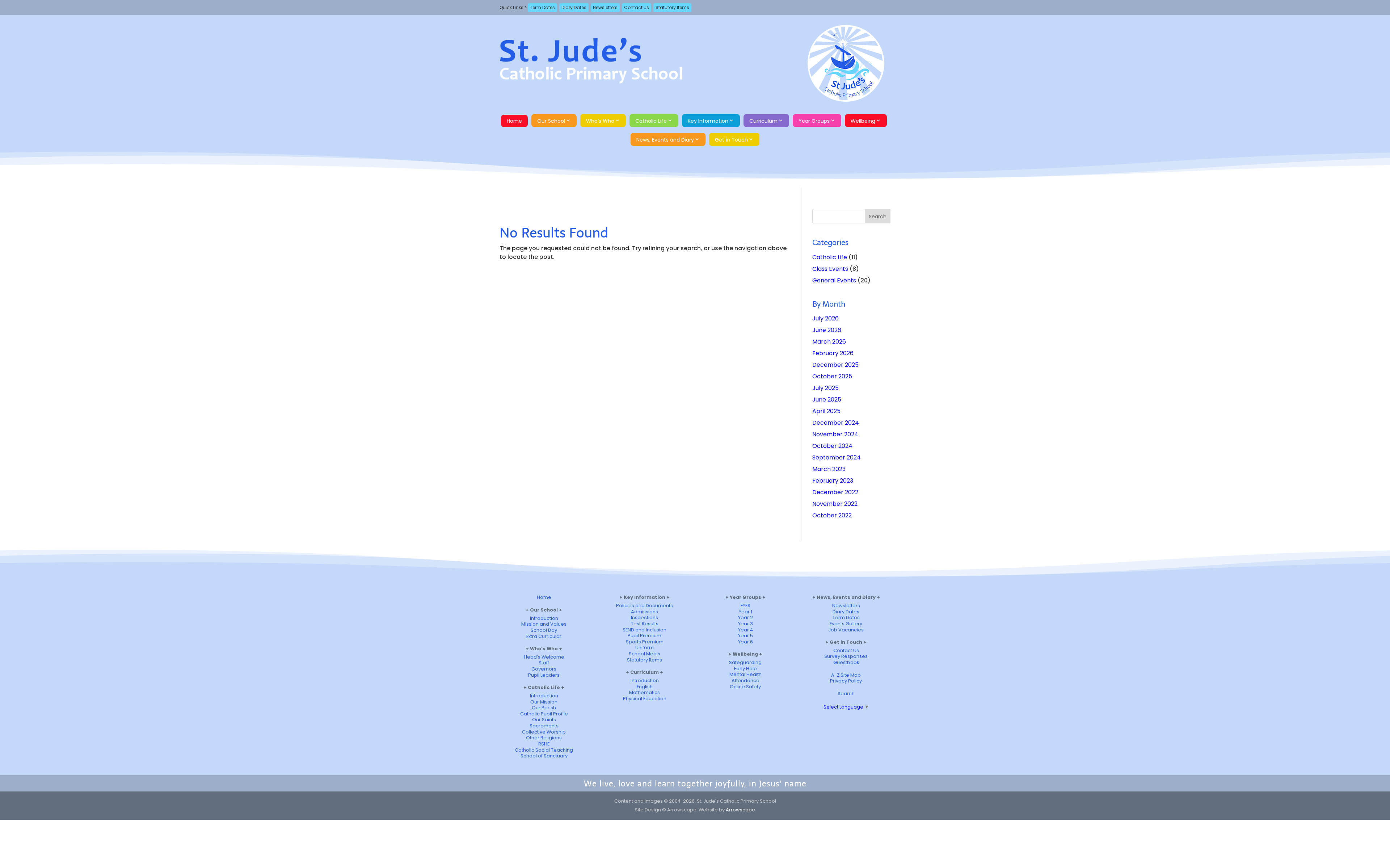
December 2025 (835, 365)
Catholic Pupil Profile (544, 714)
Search (846, 693)
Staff (544, 663)
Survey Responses (846, 656)
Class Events (830, 269)
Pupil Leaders (544, 675)
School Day (544, 630)
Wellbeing (863, 121)
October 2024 (832, 446)
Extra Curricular (543, 636)
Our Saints (544, 720)
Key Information (708, 121)
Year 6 (745, 642)
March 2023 (829, 469)
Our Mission (543, 702)
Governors (543, 669)
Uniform (644, 647)
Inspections (644, 617)
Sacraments (544, 726)
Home (514, 121)
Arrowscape (740, 810)
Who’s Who (600, 121)
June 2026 (826, 330)
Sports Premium (645, 642)
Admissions (644, 612)
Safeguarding (745, 662)
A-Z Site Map (846, 675)
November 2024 (835, 434)
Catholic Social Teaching (544, 750)
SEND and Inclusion (644, 630)
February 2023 (832, 480)
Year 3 (745, 624)
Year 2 (745, 617)
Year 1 (745, 612)
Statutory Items (672, 7)
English (645, 687)
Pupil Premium (644, 636)
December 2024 (835, 423)
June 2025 (826, 399)
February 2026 (833, 353)
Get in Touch (731, 139)
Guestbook (846, 662)
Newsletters (605, 7)
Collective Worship (544, 732)
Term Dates (542, 7)
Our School (551, 121)
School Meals (644, 654)
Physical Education (644, 699)
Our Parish (544, 708)
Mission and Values (543, 624)
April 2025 (826, 411)
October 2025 (832, 376)
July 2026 (825, 318)
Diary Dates (573, 7)
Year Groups (814, 121)
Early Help (745, 668)
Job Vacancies (846, 630)
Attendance (745, 680)
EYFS (745, 605)
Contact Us (636, 7)
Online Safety (745, 687)
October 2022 (832, 515)
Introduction (544, 618)
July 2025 (825, 388)
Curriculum (763, 121)
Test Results (644, 624)
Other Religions (544, 738)
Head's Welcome (544, 657)
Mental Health (745, 674)
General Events (834, 280)
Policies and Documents (644, 605)
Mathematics (644, 692)
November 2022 (835, 504)
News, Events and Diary (665, 139)
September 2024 (836, 457)
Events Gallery (846, 624)
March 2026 (829, 341)
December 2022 (835, 492)
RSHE (543, 744)
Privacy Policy (846, 681)
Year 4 (745, 630)
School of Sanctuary (544, 756)
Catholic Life (651, 121)
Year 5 (745, 636)
